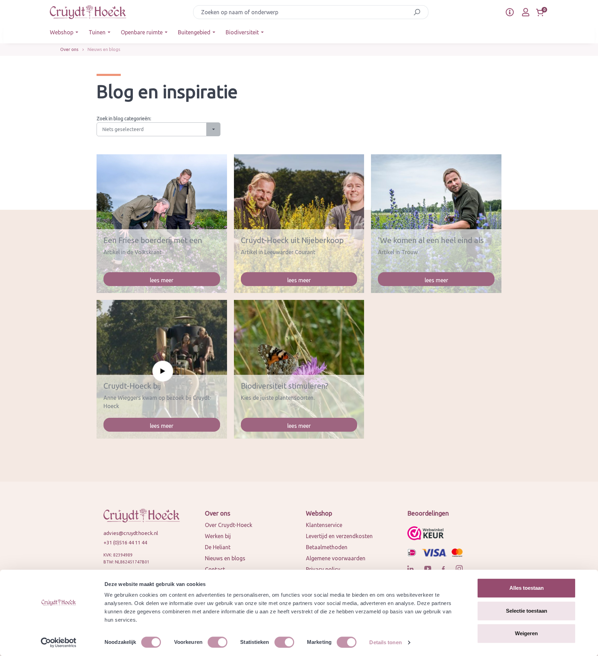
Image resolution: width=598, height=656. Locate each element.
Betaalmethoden (326, 547)
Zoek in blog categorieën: (124, 118)
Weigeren (526, 633)
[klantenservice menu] (509, 12)
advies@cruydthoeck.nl (130, 533)
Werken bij (218, 536)
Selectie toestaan (526, 611)
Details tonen (385, 642)
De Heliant (217, 547)
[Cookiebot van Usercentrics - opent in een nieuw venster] (58, 642)
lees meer (161, 280)
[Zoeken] (416, 12)
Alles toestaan (526, 588)
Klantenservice (324, 525)
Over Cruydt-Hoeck (228, 525)
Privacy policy (323, 569)
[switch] (217, 642)
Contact (215, 569)
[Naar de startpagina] (88, 12)
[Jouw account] (525, 12)
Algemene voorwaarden (335, 558)
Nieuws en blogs (225, 558)
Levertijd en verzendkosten (339, 536)
